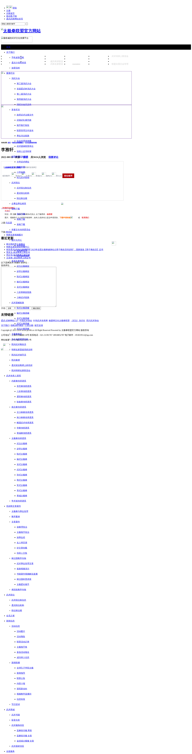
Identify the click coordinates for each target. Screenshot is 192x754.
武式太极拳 (22, 469)
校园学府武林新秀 (19, 156)
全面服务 (10, 751)
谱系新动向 (22, 689)
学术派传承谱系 (18, 501)
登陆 (15, 8)
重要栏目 (10, 73)
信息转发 (21, 699)
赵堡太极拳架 (23, 271)
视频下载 (21, 219)
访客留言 (10, 13)
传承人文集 (22, 553)
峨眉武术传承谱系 (25, 423)
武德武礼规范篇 (24, 120)
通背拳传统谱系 (24, 396)
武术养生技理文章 (25, 563)
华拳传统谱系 (23, 428)
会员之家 (10, 616)
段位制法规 (22, 198)
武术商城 (10, 709)
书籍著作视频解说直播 (27, 574)
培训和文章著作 (13, 506)
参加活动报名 (23, 652)
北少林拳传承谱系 (25, 412)
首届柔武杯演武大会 (26, 89)
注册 (8, 11)
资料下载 (15, 209)
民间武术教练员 (18, 344)
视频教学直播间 (24, 694)
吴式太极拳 (22, 464)
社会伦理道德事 (24, 141)
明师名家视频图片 (14, 235)
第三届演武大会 (24, 83)
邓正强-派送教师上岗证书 (18, 255)
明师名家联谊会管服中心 (17, 247)
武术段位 (15, 183)
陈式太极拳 (22, 454)
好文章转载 (22, 548)
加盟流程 (15, 68)
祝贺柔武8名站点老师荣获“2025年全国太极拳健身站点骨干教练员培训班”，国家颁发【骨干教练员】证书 (54, 249)
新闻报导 (21, 673)
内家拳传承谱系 (18, 381)
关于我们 (10, 52)
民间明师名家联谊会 (20, 370)
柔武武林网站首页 (14, 19)
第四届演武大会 (24, 99)
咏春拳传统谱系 (24, 402)
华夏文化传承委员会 (20, 230)
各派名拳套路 (17, 261)
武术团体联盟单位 (25, 146)
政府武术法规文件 (25, 115)
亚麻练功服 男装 (24, 730)
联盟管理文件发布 (25, 130)
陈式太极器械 (23, 308)
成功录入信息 (23, 657)
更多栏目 (15, 110)
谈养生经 (21, 537)
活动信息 (15, 626)
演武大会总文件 (24, 104)
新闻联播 (15, 663)
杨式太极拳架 (23, 282)
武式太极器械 (23, 323)
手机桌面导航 (17, 57)
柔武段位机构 (23, 193)
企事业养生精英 (18, 203)
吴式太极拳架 (23, 287)
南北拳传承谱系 (18, 407)
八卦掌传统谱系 (24, 391)
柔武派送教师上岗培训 (21, 365)
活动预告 (21, 636)
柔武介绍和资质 (18, 63)
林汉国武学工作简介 (15, 244)
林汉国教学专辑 (18, 558)
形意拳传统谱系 (24, 386)
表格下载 (21, 224)
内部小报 (21, 683)
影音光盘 (15, 720)
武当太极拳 (22, 443)
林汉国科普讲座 (24, 579)
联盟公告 (21, 678)
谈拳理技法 (22, 527)
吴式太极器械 (23, 318)
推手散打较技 (23, 125)
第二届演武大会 (24, 94)
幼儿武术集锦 (23, 177)
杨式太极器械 (23, 313)
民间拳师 (15, 360)
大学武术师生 (23, 162)
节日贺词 (15, 704)
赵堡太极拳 (22, 449)
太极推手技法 (23, 532)
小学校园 (21, 172)
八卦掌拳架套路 (24, 292)
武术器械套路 (17, 303)
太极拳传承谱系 (18, 438)
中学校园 (21, 167)
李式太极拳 (22, 490)
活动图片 (21, 631)
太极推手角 (22, 647)
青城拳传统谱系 (24, 433)
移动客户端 (11, 16)
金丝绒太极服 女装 (25, 741)
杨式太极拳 (22, 459)
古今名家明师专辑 (19, 339)
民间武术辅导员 (18, 355)
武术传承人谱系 (13, 376)
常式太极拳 (22, 485)
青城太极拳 (22, 496)
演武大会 (15, 78)
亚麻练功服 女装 (24, 736)
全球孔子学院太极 (25, 668)
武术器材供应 (17, 746)
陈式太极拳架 (23, 276)
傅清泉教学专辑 (18, 589)
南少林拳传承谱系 (25, 417)
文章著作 (15, 522)
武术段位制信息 (24, 188)
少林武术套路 (23, 297)
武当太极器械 (23, 329)
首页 (8, 47)
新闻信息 (10, 621)
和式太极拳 (22, 480)
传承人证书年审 (24, 151)
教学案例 (15, 516)
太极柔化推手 (23, 584)
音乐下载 (21, 214)
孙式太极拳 (22, 475)
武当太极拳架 (23, 266)
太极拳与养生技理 (19, 511)
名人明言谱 (22, 543)
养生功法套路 (23, 136)
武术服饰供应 (17, 725)
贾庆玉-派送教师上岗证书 (18, 252)
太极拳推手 (16, 334)
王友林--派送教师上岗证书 (18, 258)
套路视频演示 (23, 569)
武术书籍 (15, 715)
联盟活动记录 (23, 642)
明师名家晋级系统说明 (21, 350)
